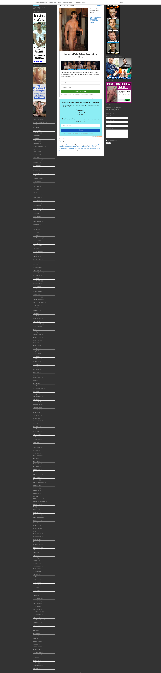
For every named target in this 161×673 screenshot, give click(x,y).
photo (60, 150)
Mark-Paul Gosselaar (38, 482)
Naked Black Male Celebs (65, 2)
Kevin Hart (35, 445)
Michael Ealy (36, 525)
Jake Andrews (36, 364)
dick (78, 146)
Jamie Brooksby (37, 377)
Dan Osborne (36, 275)
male (82, 148)
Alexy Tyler (35, 149)
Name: (108, 116)
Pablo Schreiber (37, 571)
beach (85, 145)
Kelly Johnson (36, 434)
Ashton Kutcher (37, 160)
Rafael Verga (36, 582)
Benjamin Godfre (37, 178)
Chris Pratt (35, 243)
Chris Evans (36, 235)
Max (34, 507)
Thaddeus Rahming (38, 636)
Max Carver (36, 512)
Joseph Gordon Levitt (38, 410)
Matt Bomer (36, 488)
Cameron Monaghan (38, 203)
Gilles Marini (36, 343)
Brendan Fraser (37, 195)
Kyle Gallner (36, 450)
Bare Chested (36, 165)
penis (94, 148)
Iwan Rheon (36, 356)
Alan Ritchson (36, 133)
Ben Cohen (36, 176)
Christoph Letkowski (38, 254)
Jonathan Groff (37, 402)
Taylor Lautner (36, 633)
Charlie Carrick (37, 216)
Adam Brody (36, 127)
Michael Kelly (36, 531)
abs (79, 145)
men (88, 148)
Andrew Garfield (37, 152)
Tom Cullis (35, 638)
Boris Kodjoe (36, 186)
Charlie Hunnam (37, 221)
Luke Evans (36, 466)
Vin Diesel (35, 657)
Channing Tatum (37, 213)
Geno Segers (36, 332)
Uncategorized (36, 655)
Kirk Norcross (36, 447)
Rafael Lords (36, 579)
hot (70, 148)
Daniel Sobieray (37, 283)
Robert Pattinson (37, 598)
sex (64, 150)
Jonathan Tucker (37, 404)
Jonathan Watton (37, 407)
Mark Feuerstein (37, 474)
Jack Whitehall (36, 359)
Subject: (109, 124)
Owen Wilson (36, 569)
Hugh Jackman (37, 353)
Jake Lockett (36, 369)
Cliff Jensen (36, 256)
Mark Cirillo (36, 472)
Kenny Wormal (37, 439)
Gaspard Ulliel (36, 329)
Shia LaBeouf (36, 622)
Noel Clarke (36, 563)
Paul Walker (36, 574)
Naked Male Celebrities (39, 7)
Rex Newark (36, 593)
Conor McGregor (37, 267)
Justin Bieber (36, 426)
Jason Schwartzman (38, 388)
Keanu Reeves (37, 431)
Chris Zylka (36, 248)
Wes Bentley (36, 660)
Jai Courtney (36, 361)
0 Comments (98, 5)
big (89, 145)
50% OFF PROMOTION (39, 122)
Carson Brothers (37, 205)
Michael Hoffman (37, 528)
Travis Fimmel (36, 649)
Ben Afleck (35, 170)
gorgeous (84, 146)
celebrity (61, 146)
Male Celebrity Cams (80, 2)
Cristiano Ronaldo (37, 273)
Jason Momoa (36, 386)
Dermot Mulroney (37, 299)
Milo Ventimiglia (37, 544)
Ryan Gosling (36, 609)
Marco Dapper (36, 469)
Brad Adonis (36, 189)
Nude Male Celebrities (41, 2)
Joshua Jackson (37, 418)
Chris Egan (36, 232)
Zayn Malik (35, 668)
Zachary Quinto (37, 665)
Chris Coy (35, 230)
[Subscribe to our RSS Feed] (114, 2)
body (91, 145)
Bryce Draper (36, 197)
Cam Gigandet (36, 200)
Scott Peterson (37, 617)
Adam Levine (36, 130)
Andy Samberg (37, 154)
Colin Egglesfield (37, 259)
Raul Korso (36, 587)
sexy (67, 150)
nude (91, 148)
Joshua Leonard (37, 421)
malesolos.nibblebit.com (112, 111)
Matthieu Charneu (37, 504)
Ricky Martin (36, 595)
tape (72, 150)
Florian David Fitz (37, 324)
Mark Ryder (36, 480)
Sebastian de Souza (38, 620)
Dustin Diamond (37, 310)
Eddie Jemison (37, 316)
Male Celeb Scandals (38, 9)
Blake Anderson (37, 184)
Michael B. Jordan (37, 520)
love (79, 148)
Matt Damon (36, 493)
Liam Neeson (36, 461)
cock (69, 146)
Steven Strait (36, 628)
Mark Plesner (36, 477)
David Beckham (37, 291)
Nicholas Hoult (36, 550)
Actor (34, 125)
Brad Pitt (35, 192)
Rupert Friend (36, 606)
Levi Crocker (36, 453)
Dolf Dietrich (36, 308)
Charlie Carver (36, 219)
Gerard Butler (36, 340)
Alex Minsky (36, 141)
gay (80, 146)
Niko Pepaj (35, 560)
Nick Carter (36, 552)
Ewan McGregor (37, 318)
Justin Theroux (37, 429)
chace (66, 146)
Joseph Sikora (36, 412)
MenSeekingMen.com (38, 517)
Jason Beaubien (37, 383)
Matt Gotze (36, 496)
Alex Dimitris (36, 138)
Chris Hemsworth (37, 238)
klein (76, 148)
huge (72, 148)
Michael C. (35, 523)
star (70, 150)
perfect (99, 148)
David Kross (36, 294)
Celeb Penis (52, 2)
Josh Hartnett (36, 415)
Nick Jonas (35, 555)
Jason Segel (36, 391)
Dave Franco (36, 289)
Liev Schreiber (36, 464)
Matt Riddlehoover (37, 499)
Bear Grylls (36, 168)
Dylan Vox (35, 313)
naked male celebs (38, 547)
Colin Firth (35, 265)
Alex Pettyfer (36, 143)
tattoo (75, 150)
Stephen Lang (36, 625)
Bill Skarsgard (36, 181)
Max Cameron (36, 509)
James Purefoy (37, 375)
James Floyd (36, 372)
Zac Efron (35, 663)
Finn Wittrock (36, 321)
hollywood (62, 148)
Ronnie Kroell (36, 601)
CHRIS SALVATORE (38, 246)
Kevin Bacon (36, 442)
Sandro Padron (37, 614)
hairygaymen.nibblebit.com (113, 107)
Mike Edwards (36, 542)
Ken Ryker (35, 437)
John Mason (36, 399)
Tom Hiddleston (37, 641)
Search (36, 5)
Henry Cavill (36, 351)
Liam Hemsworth (37, 456)
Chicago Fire (36, 224)
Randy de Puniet (37, 585)
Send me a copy (112, 140)
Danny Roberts (37, 286)
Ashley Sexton (36, 157)
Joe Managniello (37, 396)
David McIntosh (37, 297)
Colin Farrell (36, 262)
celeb (98, 145)
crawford (73, 146)
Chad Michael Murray (38, 211)
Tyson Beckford (37, 652)
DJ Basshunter (37, 305)
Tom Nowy (35, 644)
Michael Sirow (36, 539)
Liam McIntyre (36, 458)
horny (66, 148)
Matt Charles (36, 490)
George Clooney (37, 337)
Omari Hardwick (37, 566)
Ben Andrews (36, 173)
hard (89, 146)
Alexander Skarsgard (38, 146)
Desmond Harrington (38, 302)
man (85, 148)
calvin (94, 145)
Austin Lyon (36, 162)
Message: (109, 128)
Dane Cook (36, 278)
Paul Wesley (36, 577)
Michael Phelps (37, 536)
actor (82, 145)
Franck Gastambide (38, 326)
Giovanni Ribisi (37, 345)
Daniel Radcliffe (37, 281)
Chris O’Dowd (36, 240)
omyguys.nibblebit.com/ (112, 109)
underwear (81, 150)
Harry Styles (36, 348)
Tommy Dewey (37, 647)
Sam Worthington (37, 612)
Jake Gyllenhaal (37, 367)
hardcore (93, 146)
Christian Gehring (37, 251)
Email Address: (111, 120)
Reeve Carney (36, 590)
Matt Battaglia (36, 485)
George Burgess (37, 334)
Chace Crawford (70, 145)
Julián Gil (35, 423)
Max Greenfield (37, 515)
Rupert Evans (36, 603)
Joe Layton (36, 394)
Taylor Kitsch (36, 630)
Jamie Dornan (36, 380)
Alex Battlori (36, 135)
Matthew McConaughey (39, 501)
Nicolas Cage (36, 558)
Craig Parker (36, 270)
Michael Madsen (37, 534)
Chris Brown (36, 227)
